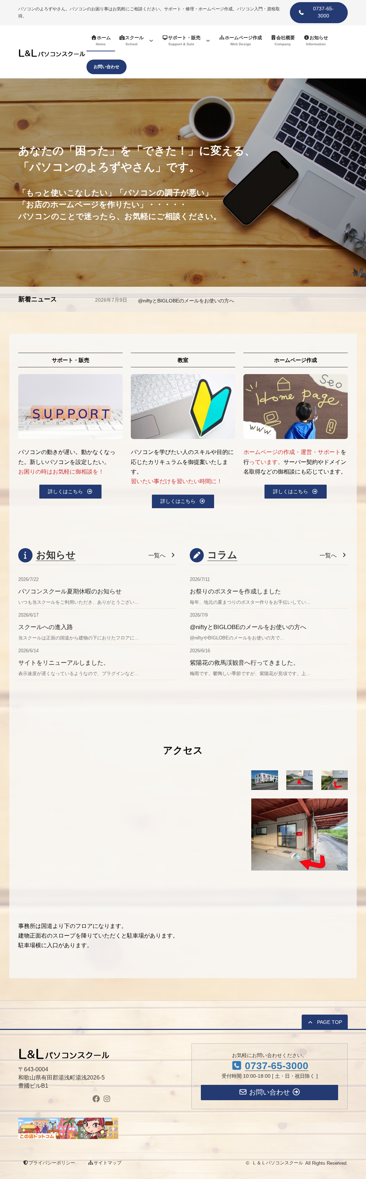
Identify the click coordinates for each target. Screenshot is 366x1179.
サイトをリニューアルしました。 (63, 662)
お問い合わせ (106, 67)
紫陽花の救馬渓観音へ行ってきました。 (244, 662)
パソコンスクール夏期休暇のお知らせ (180, 300)
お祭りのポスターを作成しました (235, 591)
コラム (222, 555)
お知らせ (56, 555)
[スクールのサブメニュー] (151, 40)
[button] (319, 12)
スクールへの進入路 (45, 627)
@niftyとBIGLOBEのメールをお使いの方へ (248, 627)
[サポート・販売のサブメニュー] (208, 40)
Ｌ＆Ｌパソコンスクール (277, 1162)
